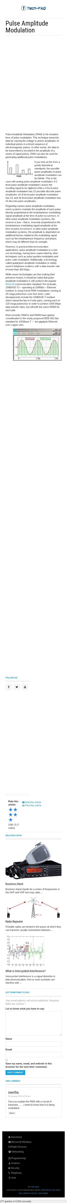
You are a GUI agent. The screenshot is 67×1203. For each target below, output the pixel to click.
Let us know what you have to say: (25, 1008)
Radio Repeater (14, 921)
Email (9, 1049)
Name (9, 1038)
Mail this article (33, 802)
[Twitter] (17, 687)
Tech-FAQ (35, 1187)
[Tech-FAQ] (33, 8)
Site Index (43, 1193)
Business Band (14, 884)
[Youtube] (25, 687)
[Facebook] (9, 687)
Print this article (32, 805)
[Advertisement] (35, 60)
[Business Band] (33, 861)
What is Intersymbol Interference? (26, 971)
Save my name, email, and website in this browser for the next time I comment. (29, 1065)
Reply (12, 1113)
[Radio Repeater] (33, 907)
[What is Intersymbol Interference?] (33, 951)
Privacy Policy (30, 1193)
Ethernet (10, 284)
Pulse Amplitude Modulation (27, 26)
